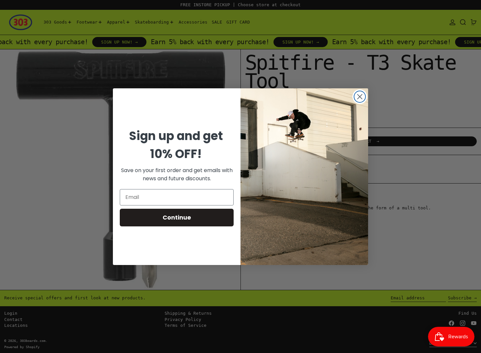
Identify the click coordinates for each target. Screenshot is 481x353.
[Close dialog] (359, 96)
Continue (177, 217)
